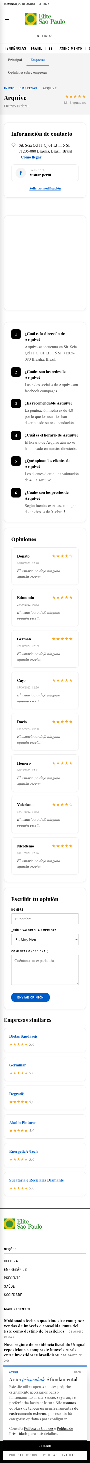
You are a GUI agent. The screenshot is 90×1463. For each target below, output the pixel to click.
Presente (12, 1278)
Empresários (15, 1270)
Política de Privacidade (60, 1455)
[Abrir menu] (8, 19)
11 (50, 48)
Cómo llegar (31, 157)
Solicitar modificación (45, 188)
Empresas (37, 59)
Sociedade (13, 1295)
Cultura (11, 1261)
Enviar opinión (30, 997)
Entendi (45, 1446)
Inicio (9, 88)
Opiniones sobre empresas (27, 72)
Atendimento (71, 48)
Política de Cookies (39, 1428)
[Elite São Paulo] (45, 23)
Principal (15, 59)
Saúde (9, 1286)
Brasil (36, 48)
